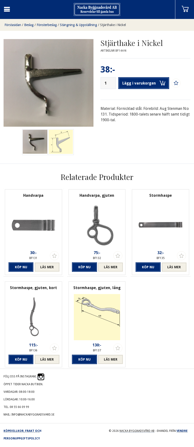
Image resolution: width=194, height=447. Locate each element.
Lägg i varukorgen (139, 83)
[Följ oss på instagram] (41, 376)
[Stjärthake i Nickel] (60, 142)
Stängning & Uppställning (78, 25)
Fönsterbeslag (47, 25)
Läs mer (47, 267)
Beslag (29, 25)
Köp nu (21, 267)
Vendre (182, 431)
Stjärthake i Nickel (113, 25)
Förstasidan (12, 25)
